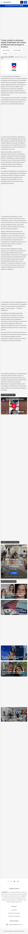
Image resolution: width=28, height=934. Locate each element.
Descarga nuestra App (14, 913)
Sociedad (5, 53)
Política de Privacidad (14, 916)
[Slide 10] (22, 576)
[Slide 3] (9, 576)
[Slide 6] (15, 576)
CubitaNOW (7, 2)
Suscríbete (14, 910)
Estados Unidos (17, 50)
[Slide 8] (18, 576)
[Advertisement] (14, 23)
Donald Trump (6, 50)
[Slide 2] (7, 576)
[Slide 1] (5, 576)
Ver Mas (14, 573)
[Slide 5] (13, 576)
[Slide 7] (16, 576)
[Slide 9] (20, 576)
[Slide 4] (11, 576)
